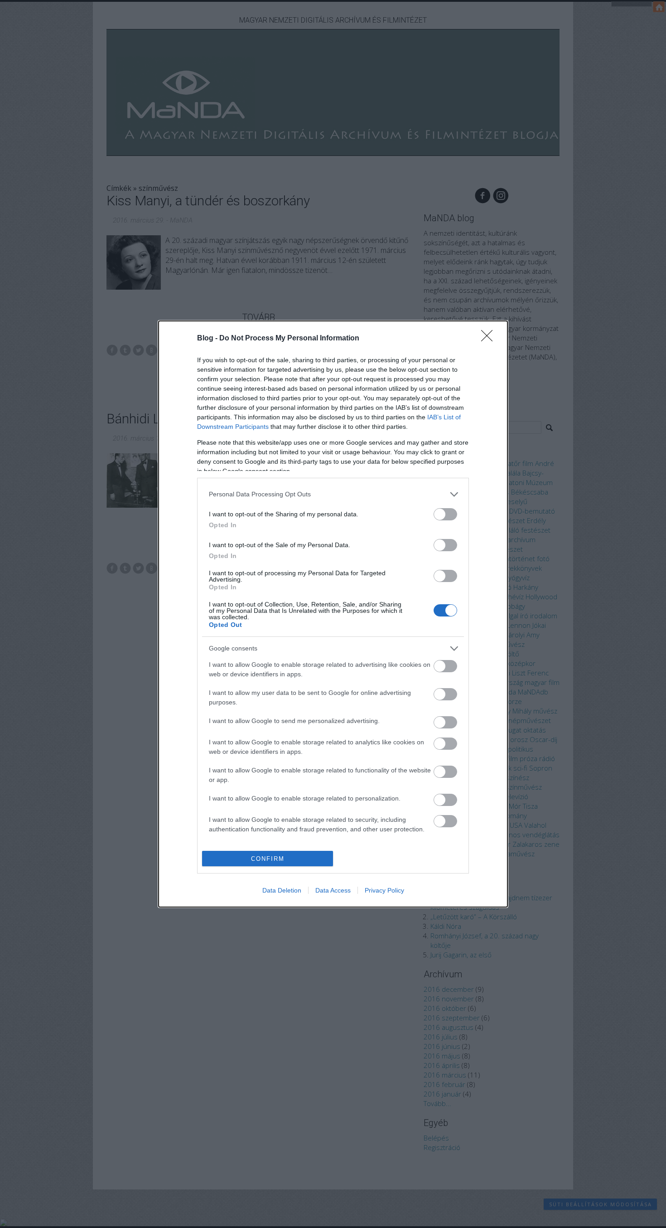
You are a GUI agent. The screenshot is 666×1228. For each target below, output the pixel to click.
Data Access (333, 890)
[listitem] (333, 494)
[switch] (445, 514)
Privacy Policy (384, 890)
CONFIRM (268, 858)
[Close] (489, 338)
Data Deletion (281, 890)
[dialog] (333, 614)
